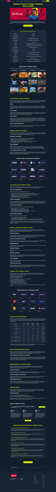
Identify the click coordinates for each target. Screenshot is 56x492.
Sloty (41, 70)
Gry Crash (32, 70)
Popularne (14, 70)
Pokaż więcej (27, 420)
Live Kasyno (22, 70)
